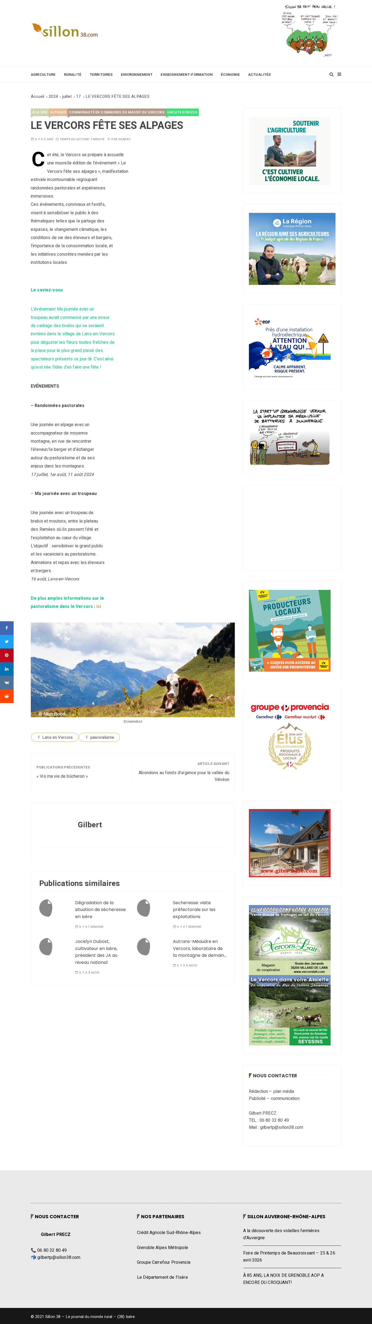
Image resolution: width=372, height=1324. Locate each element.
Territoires (101, 74)
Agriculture (43, 74)
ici (98, 606)
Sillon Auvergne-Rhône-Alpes (286, 1216)
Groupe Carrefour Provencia (163, 1262)
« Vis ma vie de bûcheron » (62, 776)
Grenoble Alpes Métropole (162, 1247)
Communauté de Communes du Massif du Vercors (116, 112)
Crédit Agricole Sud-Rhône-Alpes (169, 1232)
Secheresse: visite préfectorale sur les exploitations (194, 910)
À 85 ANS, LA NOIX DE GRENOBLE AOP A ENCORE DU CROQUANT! (283, 1279)
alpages (58, 112)
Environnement (137, 74)
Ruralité (72, 74)
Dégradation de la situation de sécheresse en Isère (100, 910)
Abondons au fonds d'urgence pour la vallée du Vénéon (184, 776)
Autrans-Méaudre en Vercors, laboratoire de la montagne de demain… (200, 948)
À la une (39, 112)
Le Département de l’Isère (162, 1277)
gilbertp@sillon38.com (58, 1257)
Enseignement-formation (186, 74)
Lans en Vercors (57, 737)
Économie (230, 74)
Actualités (259, 74)
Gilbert (124, 139)
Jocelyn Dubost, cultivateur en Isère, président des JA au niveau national (96, 952)
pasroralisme (102, 737)
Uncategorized (182, 112)
